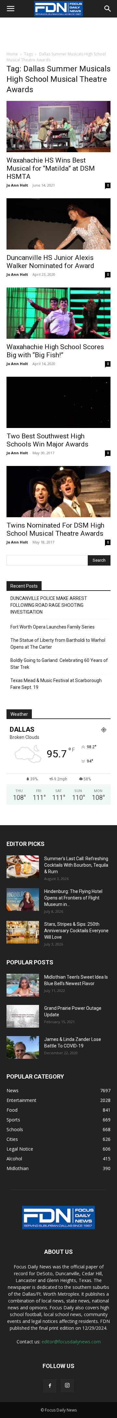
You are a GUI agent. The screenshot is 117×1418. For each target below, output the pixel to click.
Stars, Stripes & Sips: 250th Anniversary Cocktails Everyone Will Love (76, 931)
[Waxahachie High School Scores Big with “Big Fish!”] (58, 313)
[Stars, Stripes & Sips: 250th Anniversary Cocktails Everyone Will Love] (22, 932)
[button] (10, 9)
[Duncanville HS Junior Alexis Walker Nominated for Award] (58, 224)
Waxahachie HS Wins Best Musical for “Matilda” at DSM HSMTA (50, 168)
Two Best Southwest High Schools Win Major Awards (47, 440)
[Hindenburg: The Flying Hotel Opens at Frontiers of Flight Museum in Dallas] (22, 899)
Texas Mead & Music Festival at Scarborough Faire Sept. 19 (56, 684)
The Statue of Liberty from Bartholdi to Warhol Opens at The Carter (57, 644)
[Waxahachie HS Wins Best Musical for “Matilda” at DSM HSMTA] (58, 126)
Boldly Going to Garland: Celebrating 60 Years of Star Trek (59, 664)
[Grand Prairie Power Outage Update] (22, 1016)
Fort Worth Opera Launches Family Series (52, 627)
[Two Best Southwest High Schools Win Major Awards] (58, 402)
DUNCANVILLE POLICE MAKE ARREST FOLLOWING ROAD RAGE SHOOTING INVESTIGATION (48, 605)
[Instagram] (67, 1385)
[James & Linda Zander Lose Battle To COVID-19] (22, 1047)
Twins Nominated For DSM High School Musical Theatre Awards (55, 529)
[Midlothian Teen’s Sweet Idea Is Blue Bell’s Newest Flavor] (22, 985)
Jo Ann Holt (17, 185)
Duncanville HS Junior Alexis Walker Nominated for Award (50, 262)
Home (12, 54)
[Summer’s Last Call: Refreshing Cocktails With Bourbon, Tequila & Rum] (22, 866)
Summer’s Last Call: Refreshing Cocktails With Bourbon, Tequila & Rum (76, 865)
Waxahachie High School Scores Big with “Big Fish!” (55, 351)
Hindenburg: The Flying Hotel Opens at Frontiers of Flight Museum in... (73, 898)
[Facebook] (49, 1385)
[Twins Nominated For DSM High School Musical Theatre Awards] (58, 491)
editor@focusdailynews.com (71, 1342)
